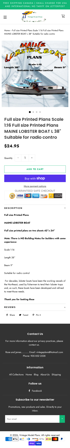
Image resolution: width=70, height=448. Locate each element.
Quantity (8, 158)
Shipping (56, 374)
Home (7, 30)
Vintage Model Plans (29, 435)
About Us (45, 374)
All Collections (16, 374)
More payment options (35, 186)
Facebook (36, 390)
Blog (36, 374)
